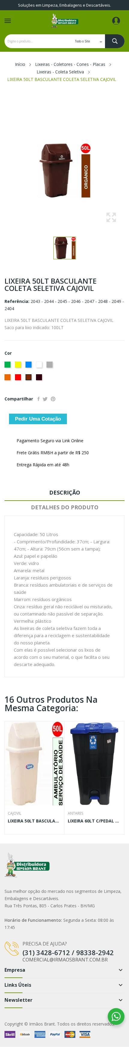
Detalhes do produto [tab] (64, 507)
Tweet (45, 398)
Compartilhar (38, 398)
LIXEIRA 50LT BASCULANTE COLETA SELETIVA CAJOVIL (34, 821)
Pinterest (53, 398)
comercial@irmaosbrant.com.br (65, 959)
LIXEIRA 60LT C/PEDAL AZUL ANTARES (94, 821)
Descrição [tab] (64, 492)
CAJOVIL (14, 813)
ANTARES (75, 813)
